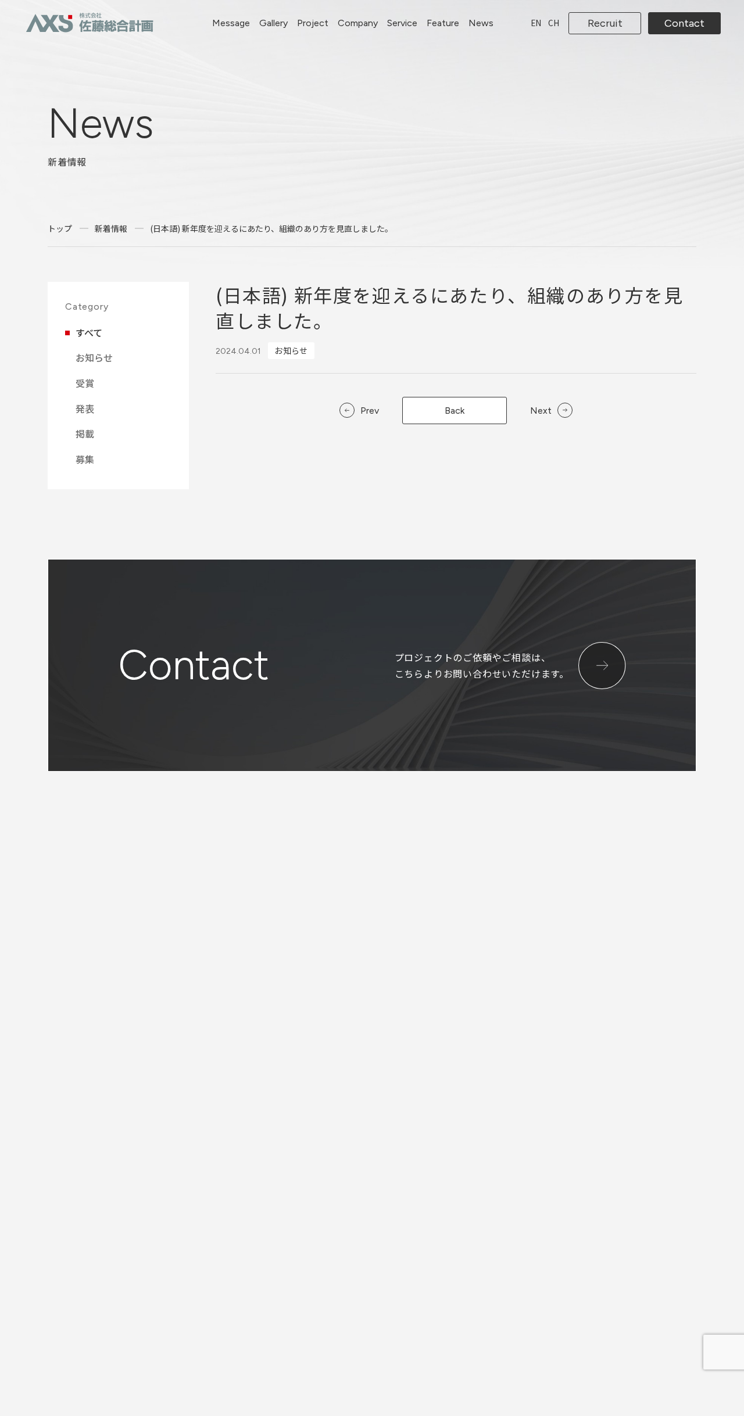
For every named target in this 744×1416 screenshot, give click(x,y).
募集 (85, 459)
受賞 (85, 383)
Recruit (605, 23)
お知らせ (94, 357)
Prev (369, 411)
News (480, 22)
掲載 (85, 433)
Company (358, 22)
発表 (85, 408)
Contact (684, 23)
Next (541, 411)
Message (231, 22)
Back (454, 410)
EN (536, 22)
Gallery (273, 22)
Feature (443, 22)
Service (402, 22)
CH (553, 22)
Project (312, 22)
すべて (89, 332)
